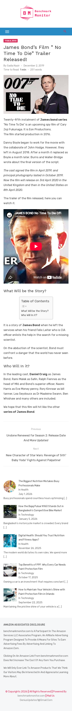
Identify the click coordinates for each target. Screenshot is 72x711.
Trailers (11, 41)
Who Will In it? (29, 315)
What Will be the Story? (35, 311)
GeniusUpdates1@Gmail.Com (36, 700)
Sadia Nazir (13, 65)
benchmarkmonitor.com (31, 695)
